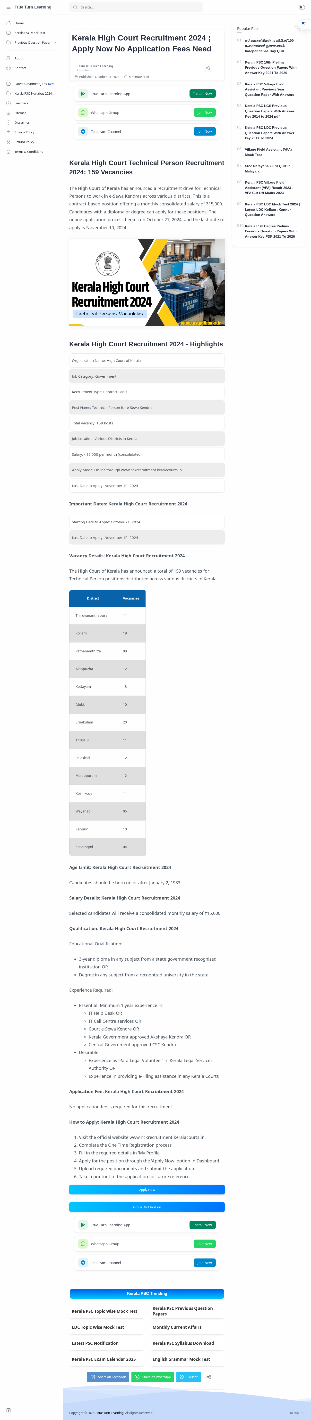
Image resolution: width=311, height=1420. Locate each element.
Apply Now (147, 1189)
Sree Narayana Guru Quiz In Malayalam (268, 168)
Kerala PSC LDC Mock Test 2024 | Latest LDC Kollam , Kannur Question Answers (272, 209)
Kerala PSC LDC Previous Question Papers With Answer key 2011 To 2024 (269, 133)
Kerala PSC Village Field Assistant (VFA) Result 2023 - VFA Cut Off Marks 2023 (269, 187)
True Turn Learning (33, 7)
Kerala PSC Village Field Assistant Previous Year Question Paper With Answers (269, 89)
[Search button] (75, 7)
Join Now (205, 112)
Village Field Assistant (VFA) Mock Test (268, 152)
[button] (302, 7)
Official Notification (147, 1207)
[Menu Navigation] (8, 7)
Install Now (202, 93)
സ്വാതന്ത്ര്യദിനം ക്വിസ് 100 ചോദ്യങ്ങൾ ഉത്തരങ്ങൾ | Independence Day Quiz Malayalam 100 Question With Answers (269, 46)
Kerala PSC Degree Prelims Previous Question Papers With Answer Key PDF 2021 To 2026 (271, 231)
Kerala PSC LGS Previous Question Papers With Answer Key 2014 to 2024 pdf (269, 111)
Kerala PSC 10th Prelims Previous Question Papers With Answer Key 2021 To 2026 (271, 67)
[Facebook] (8, 1410)
